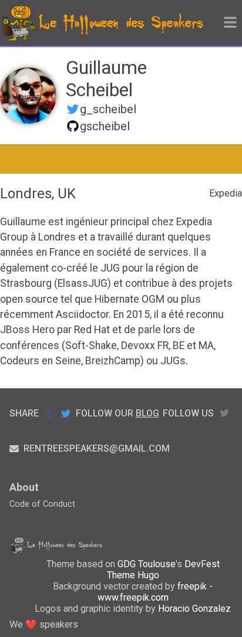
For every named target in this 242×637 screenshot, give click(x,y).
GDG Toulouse (146, 564)
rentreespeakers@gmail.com (96, 448)
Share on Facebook (49, 413)
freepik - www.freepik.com (155, 592)
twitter (224, 413)
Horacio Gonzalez (194, 608)
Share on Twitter (65, 413)
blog (147, 413)
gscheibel (105, 126)
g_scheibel (108, 109)
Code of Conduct (42, 504)
